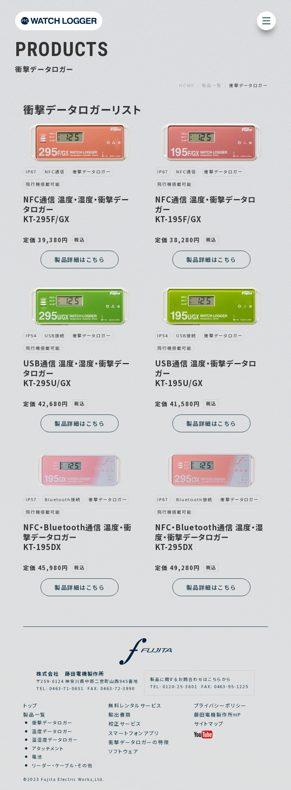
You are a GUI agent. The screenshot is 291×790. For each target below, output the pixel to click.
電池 (37, 756)
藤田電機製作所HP (218, 714)
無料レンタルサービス (135, 705)
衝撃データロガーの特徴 (138, 742)
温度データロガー (52, 731)
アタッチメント (48, 748)
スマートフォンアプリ (133, 733)
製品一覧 (34, 714)
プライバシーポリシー (220, 705)
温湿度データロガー (55, 739)
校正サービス (124, 723)
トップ (30, 705)
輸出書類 (119, 714)
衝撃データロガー (52, 722)
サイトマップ (209, 723)
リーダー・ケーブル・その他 (62, 765)
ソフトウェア (123, 751)
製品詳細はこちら (80, 259)
